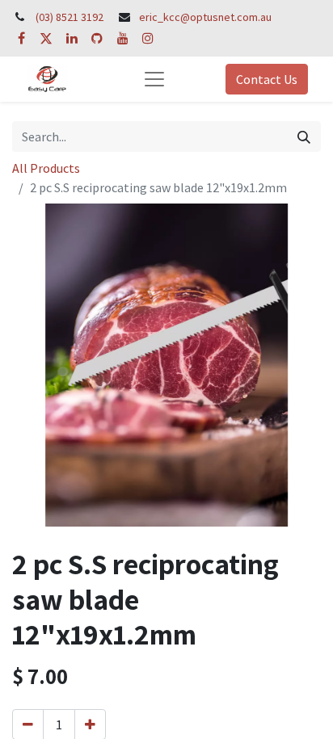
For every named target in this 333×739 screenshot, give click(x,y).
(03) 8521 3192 (69, 17)
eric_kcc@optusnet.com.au (205, 17)
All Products (46, 168)
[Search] (304, 136)
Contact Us (266, 79)
